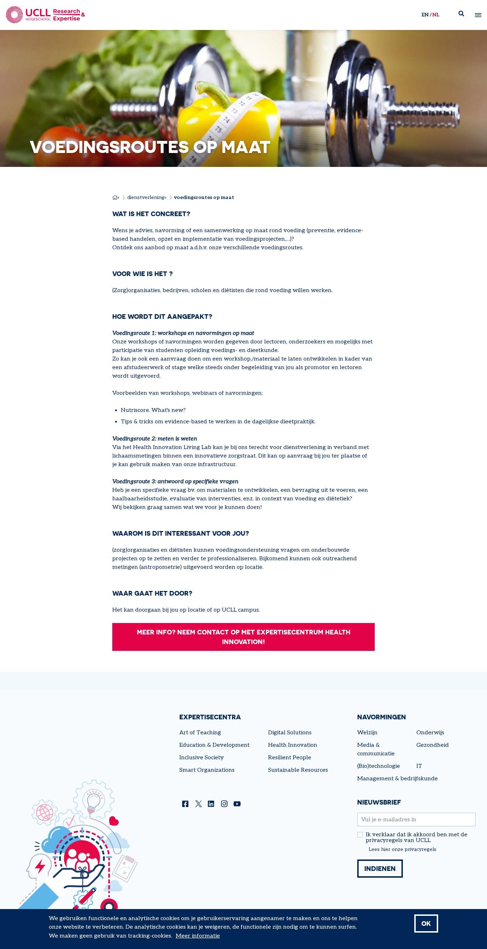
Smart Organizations (207, 770)
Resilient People (289, 757)
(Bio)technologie (378, 766)
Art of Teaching (200, 732)
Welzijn (367, 732)
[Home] (45, 15)
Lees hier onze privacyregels (402, 849)
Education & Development (214, 745)
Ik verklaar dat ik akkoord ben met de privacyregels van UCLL (416, 837)
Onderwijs (430, 732)
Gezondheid (432, 745)
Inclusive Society (201, 757)
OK (426, 923)
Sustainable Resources (298, 770)
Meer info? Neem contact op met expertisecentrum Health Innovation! (243, 637)
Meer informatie (198, 936)
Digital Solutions (290, 732)
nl (435, 15)
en (425, 15)
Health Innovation (292, 745)
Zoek (464, 15)
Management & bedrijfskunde (397, 778)
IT (419, 766)
